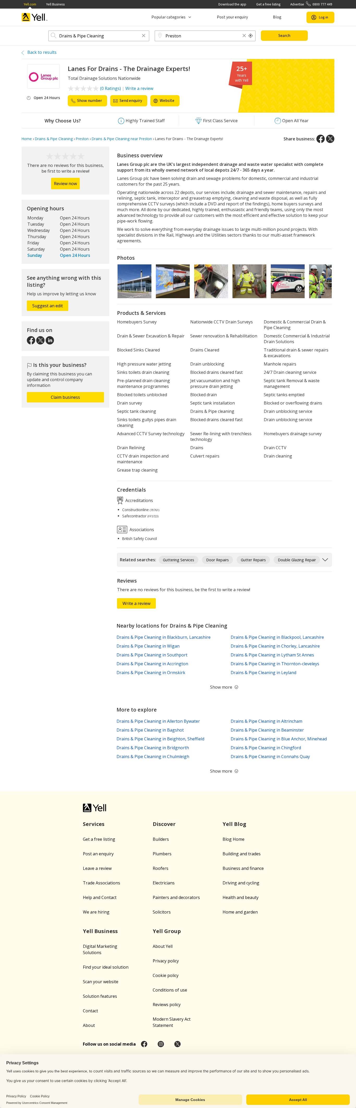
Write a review (139, 88)
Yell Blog (234, 823)
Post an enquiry (98, 854)
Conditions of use (170, 990)
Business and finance (243, 868)
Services (94, 823)
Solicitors (162, 912)
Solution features (100, 996)
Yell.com (30, 4)
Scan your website (100, 982)
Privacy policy (166, 961)
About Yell (163, 946)
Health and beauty (241, 897)
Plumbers (162, 854)
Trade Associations (101, 883)
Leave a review (97, 868)
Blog (277, 17)
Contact (90, 1011)
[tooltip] (250, 36)
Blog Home (233, 839)
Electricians (164, 883)
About (89, 1025)
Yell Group (167, 931)
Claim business (65, 397)
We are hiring (96, 912)
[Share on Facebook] (320, 139)
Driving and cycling (241, 883)
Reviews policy (167, 1004)
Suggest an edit (47, 306)
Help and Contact (99, 897)
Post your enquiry (232, 17)
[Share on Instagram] (161, 1044)
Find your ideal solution (105, 967)
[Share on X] (330, 139)
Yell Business (55, 4)
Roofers (160, 868)
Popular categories (168, 17)
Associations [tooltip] (141, 529)
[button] (143, 36)
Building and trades (242, 854)
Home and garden (240, 912)
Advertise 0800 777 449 (311, 4)
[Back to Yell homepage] (35, 17)
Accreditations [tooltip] (138, 500)
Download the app (232, 4)
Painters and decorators (176, 897)
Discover (164, 823)
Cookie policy (166, 975)
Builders (161, 839)
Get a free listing (268, 4)
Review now (65, 183)
